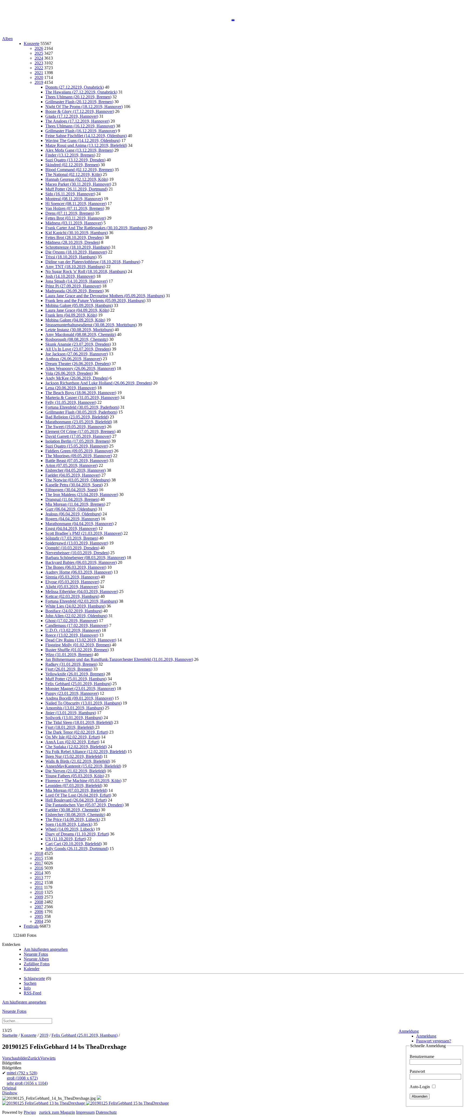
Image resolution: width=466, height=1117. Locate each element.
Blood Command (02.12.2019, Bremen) (79, 169)
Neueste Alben (36, 959)
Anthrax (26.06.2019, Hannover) (73, 358)
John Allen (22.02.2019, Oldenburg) (76, 615)
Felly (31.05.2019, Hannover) (70, 402)
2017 (39, 863)
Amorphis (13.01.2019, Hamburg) (74, 708)
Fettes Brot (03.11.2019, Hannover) (75, 218)
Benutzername (422, 1056)
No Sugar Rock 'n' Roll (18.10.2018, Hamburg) (86, 271)
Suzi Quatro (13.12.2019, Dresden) (75, 160)
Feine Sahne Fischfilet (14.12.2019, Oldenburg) (86, 135)
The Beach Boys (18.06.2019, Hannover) (80, 392)
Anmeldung (409, 1031)
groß (22, 1078)
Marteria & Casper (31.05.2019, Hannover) (82, 397)
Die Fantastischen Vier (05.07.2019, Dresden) (84, 805)
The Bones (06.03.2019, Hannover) (75, 567)
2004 (39, 921)
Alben (7, 38)
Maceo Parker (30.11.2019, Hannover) (78, 184)
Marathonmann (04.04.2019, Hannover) (79, 523)
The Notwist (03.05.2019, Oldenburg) (77, 480)
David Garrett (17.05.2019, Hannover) (78, 436)
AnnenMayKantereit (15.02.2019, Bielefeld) (83, 766)
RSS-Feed (32, 993)
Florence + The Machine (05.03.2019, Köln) (83, 780)
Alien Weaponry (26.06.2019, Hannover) (80, 368)
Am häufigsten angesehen (46, 949)
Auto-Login (420, 1086)
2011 (39, 887)
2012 (39, 882)
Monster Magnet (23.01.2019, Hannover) (80, 688)
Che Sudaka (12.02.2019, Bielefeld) (76, 746)
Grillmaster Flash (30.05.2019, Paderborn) (81, 412)
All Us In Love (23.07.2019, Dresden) (78, 349)
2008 (39, 902)
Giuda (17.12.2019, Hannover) (71, 116)
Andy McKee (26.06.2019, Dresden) (76, 378)
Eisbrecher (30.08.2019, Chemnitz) (75, 814)
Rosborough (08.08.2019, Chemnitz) (76, 339)
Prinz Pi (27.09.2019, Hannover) (73, 286)
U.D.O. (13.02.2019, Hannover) (73, 630)
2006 (39, 911)
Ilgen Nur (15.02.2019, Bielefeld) (73, 756)
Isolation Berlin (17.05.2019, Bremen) (77, 441)
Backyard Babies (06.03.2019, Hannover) (81, 562)
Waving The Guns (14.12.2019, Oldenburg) (82, 140)
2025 (39, 53)
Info (27, 988)
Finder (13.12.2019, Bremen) (70, 155)
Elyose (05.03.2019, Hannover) (72, 582)
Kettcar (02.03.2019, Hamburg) (72, 596)
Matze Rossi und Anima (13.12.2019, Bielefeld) (86, 145)
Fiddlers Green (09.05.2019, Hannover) (79, 451)
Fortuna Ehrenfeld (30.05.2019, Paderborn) (82, 407)
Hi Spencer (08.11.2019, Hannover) (76, 203)
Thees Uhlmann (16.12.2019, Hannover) (80, 126)
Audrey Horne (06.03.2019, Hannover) (78, 572)
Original (9, 1088)
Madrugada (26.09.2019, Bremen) (74, 291)
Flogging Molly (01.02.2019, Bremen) (78, 645)
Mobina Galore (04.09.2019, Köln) (75, 320)
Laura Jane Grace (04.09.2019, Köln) (77, 310)
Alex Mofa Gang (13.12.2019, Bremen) (79, 150)
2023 (39, 63)
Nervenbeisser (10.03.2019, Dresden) (77, 552)
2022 (39, 67)
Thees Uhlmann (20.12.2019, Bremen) (78, 97)
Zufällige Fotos (37, 964)
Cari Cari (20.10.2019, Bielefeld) (73, 843)
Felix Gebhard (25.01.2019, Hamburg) (78, 683)
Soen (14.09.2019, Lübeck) (68, 824)
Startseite (10, 1035)
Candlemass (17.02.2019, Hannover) (76, 625)
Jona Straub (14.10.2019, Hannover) (76, 281)
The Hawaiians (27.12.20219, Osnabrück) (81, 92)
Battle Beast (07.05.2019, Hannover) (76, 460)
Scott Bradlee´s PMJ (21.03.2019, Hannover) (83, 533)
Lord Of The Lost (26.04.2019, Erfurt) (78, 795)
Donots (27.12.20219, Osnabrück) (74, 87)
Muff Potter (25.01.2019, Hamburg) (76, 679)
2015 (39, 858)
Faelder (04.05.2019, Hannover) (72, 475)
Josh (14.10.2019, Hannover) (70, 276)
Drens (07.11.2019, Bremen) (69, 213)
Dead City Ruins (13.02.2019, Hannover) (80, 640)
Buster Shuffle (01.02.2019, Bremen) (77, 649)
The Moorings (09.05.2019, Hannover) (78, 455)
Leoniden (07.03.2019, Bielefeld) (73, 785)
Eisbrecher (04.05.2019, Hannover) (75, 470)
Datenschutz (106, 1112)
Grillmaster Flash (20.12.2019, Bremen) (79, 101)
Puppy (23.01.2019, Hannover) (72, 693)
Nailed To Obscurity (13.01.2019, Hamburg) (83, 703)
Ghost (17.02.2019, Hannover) (71, 620)
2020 (39, 77)
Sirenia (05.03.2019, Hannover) (72, 577)
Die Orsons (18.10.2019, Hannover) (76, 252)
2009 (39, 897)
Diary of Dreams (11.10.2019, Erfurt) (77, 834)
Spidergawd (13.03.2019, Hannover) (76, 543)
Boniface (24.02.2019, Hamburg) (73, 611)
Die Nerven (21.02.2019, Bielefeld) (75, 771)
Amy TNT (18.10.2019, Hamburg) (75, 266)
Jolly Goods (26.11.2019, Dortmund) (76, 848)
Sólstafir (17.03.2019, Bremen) (71, 538)
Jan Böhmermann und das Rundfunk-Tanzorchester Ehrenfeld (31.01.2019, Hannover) (119, 659)
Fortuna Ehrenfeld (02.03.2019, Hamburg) (81, 601)
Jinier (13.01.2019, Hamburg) (70, 712)
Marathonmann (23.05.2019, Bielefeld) (78, 421)
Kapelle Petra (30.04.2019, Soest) (74, 485)
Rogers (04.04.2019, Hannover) (72, 518)
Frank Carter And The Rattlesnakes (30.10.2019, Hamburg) (96, 228)
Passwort (417, 1071)
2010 (39, 892)
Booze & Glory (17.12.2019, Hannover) (79, 111)
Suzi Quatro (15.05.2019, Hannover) (76, 446)
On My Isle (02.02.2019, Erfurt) (72, 737)
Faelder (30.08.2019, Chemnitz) (72, 809)
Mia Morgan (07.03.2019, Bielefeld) (76, 790)
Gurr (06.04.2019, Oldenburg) (71, 509)
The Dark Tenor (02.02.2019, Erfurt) (76, 732)
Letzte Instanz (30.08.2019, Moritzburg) (79, 329)
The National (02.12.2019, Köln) (73, 174)
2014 (39, 872)
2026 (39, 48)
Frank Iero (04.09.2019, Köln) (71, 315)
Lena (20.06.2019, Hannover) (70, 388)
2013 (39, 877)
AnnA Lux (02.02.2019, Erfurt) (72, 742)
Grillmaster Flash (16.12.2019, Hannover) (81, 131)
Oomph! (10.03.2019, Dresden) (72, 548)
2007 (39, 906)
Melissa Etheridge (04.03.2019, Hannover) (81, 591)
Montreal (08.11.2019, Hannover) (74, 198)
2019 (39, 82)
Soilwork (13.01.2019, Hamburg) (73, 717)
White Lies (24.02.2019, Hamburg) (75, 606)
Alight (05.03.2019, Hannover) (71, 586)
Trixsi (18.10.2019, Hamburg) (71, 257)
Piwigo (30, 1112)
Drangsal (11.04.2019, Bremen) (72, 499)
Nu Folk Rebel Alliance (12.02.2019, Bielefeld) (85, 751)
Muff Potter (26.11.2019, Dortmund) (76, 189)
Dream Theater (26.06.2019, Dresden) (78, 363)
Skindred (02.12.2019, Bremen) (72, 164)
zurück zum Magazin (57, 1112)
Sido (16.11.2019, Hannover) (70, 194)
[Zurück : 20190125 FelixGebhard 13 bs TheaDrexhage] (44, 1103)
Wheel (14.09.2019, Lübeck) (70, 829)
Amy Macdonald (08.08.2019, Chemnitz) (80, 334)
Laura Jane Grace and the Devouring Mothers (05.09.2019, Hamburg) (105, 295)
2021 (39, 72)
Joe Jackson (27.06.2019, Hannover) (76, 354)
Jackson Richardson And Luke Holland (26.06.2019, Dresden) (98, 383)
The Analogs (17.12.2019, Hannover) (77, 121)
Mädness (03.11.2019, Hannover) (73, 223)
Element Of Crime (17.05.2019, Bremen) (80, 431)
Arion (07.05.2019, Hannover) (71, 465)
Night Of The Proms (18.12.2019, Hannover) (84, 106)
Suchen (30, 983)
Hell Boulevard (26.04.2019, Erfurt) (76, 800)
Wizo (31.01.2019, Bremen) (69, 654)
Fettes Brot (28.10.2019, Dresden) (74, 237)
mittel (22, 1073)
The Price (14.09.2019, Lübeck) (72, 819)
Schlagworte (34, 978)
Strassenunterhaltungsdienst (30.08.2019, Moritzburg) (91, 324)
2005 (39, 916)
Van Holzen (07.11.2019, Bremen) (74, 208)
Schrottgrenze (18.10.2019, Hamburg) (77, 247)
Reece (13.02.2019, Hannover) (71, 635)
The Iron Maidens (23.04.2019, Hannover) (81, 494)
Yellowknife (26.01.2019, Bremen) (75, 674)
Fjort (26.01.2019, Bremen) (68, 669)
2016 (39, 868)
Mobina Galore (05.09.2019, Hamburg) (79, 305)
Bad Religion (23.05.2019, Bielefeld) (77, 417)
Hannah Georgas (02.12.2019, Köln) (76, 179)
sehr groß (27, 1083)
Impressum (85, 1112)
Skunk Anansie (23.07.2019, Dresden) (78, 344)
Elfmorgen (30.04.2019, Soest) (71, 489)
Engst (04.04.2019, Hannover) (71, 528)
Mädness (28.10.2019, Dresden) (72, 242)
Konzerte (31, 43)
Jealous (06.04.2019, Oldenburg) (73, 514)
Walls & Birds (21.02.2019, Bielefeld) (77, 761)
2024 (39, 58)
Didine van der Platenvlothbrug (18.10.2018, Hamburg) (92, 261)
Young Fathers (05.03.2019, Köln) (74, 775)
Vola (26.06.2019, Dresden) (69, 373)
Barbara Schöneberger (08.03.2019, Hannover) (85, 557)
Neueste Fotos (36, 954)
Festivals (31, 926)
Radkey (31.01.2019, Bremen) (71, 664)
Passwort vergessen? (433, 1041)
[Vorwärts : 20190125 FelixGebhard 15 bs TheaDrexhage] (127, 1103)
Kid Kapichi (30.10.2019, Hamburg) (76, 232)
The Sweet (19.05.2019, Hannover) (75, 426)
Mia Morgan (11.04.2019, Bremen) (75, 504)
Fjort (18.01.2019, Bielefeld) (70, 727)
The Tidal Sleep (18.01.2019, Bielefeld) (79, 722)
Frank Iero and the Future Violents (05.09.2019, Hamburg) (95, 300)
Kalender (31, 968)
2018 (39, 853)
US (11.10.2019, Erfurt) (65, 839)
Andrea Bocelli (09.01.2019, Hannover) (79, 698)
